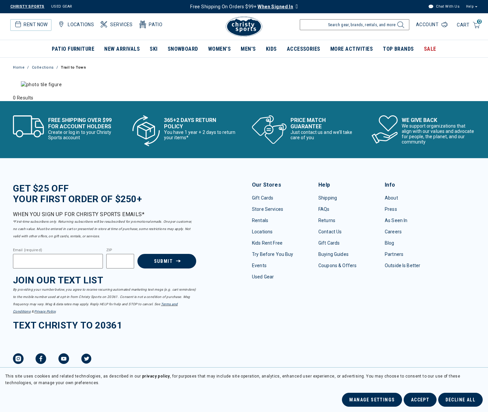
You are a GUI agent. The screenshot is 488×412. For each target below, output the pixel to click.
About (391, 198)
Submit (163, 261)
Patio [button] (155, 24)
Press (391, 209)
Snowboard (183, 49)
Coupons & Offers (337, 265)
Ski (153, 49)
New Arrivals (122, 49)
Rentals (260, 220)
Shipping (327, 198)
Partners (394, 254)
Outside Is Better (402, 265)
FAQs (324, 209)
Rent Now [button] (35, 24)
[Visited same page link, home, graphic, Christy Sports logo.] (244, 26)
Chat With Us (447, 6)
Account (428, 24)
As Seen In (396, 220)
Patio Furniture (73, 49)
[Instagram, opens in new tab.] (18, 359)
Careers (393, 231)
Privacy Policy (44, 311)
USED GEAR (61, 6)
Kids (271, 49)
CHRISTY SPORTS (27, 6)
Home (19, 67)
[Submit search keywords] (399, 26)
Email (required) (27, 250)
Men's (248, 49)
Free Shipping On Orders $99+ (241, 6)
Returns (326, 220)
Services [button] (121, 24)
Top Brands (398, 49)
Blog (389, 243)
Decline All (460, 399)
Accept (420, 399)
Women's (219, 49)
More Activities (351, 49)
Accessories (303, 49)
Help (469, 6)
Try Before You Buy (272, 254)
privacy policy (156, 376)
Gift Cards (262, 198)
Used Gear (263, 276)
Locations (262, 231)
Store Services (267, 209)
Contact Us (330, 231)
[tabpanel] (244, 97)
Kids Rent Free (267, 243)
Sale (430, 49)
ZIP (109, 250)
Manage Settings (372, 399)
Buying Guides (333, 254)
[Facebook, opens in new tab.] (41, 359)
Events (259, 265)
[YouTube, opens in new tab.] (63, 359)
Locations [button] (81, 24)
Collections (43, 67)
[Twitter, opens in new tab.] (86, 359)
